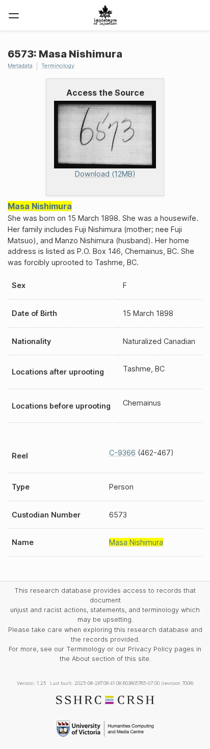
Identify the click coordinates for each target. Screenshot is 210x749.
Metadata (20, 65)
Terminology (57, 65)
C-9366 (122, 452)
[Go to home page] (105, 15)
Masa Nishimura (40, 206)
